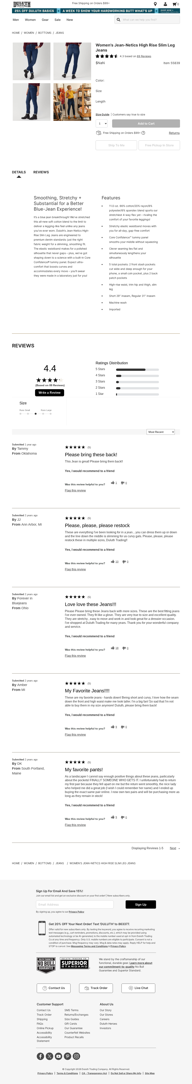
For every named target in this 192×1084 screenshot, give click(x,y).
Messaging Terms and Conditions (89, 946)
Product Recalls (74, 1037)
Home (16, 32)
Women (29, 32)
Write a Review (50, 392)
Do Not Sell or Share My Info (126, 1073)
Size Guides (71, 1019)
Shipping (42, 1019)
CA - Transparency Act (94, 1073)
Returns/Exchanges (76, 1014)
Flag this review (75, 490)
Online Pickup (45, 1028)
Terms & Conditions (67, 1073)
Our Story (106, 1010)
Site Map (150, 1073)
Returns (174, 133)
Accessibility (44, 1032)
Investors (105, 1028)
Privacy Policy (76, 911)
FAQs (40, 1023)
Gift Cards (70, 1023)
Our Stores (106, 1014)
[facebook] (40, 1056)
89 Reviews (144, 56)
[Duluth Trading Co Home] (22, 4)
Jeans (60, 32)
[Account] (166, 4)
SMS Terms (71, 1010)
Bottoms (44, 32)
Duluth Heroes (108, 1023)
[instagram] (76, 1056)
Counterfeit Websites (77, 1032)
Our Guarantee (73, 1028)
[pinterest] (67, 1056)
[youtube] (58, 1056)
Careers (104, 1019)
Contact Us (43, 1010)
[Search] (118, 20)
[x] (49, 1056)
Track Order (44, 1014)
